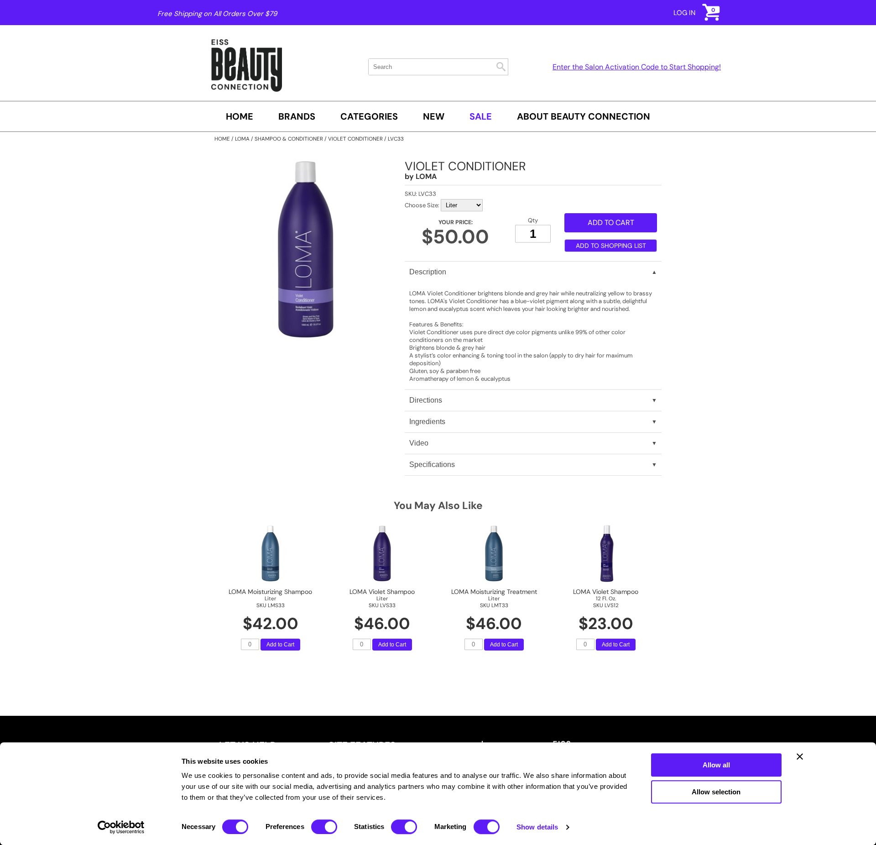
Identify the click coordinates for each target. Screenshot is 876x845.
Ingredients (427, 421)
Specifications (432, 464)
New (433, 116)
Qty (533, 220)
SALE (480, 116)
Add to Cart (280, 644)
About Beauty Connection (583, 116)
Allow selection (716, 792)
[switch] (324, 826)
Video (418, 443)
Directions (425, 400)
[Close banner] (800, 756)
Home (239, 116)
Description (427, 272)
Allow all (716, 765)
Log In (684, 12)
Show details (537, 827)
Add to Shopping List (611, 245)
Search (501, 66)
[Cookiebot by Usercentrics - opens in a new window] (121, 827)
